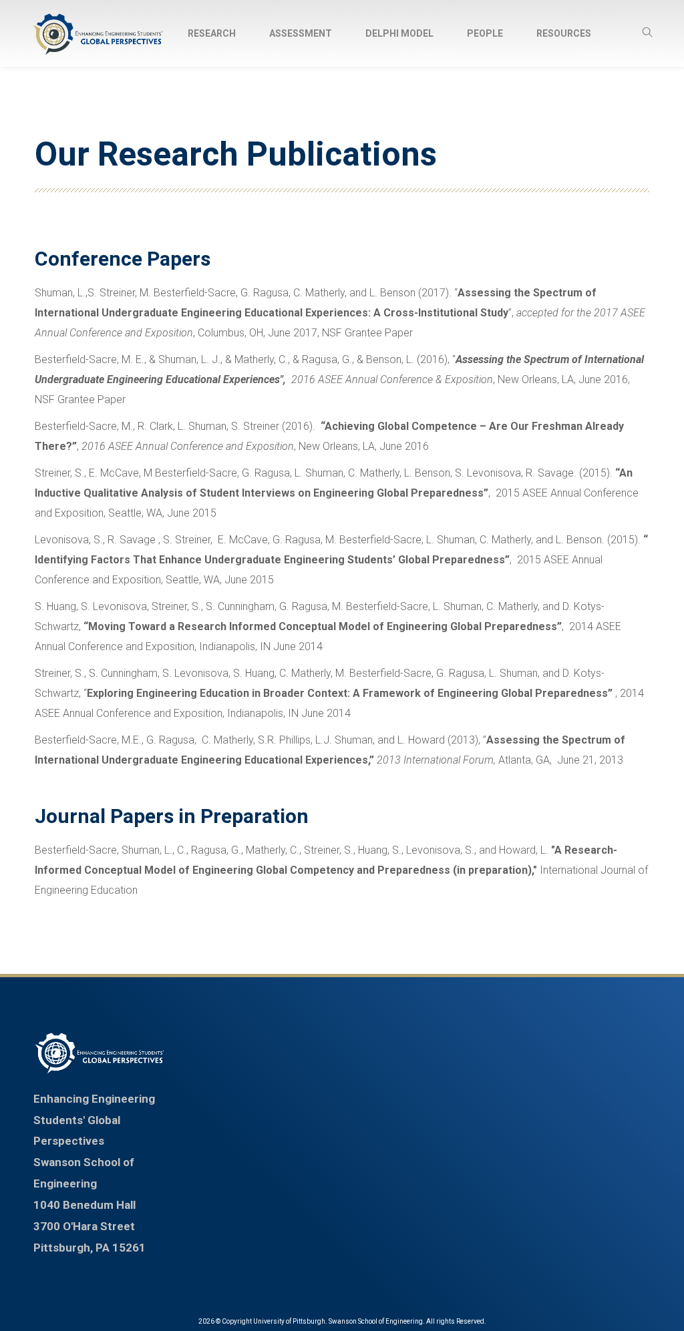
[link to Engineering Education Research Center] (99, 1053)
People (485, 33)
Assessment (300, 33)
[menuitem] (211, 33)
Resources (563, 33)
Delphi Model (399, 33)
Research (212, 33)
